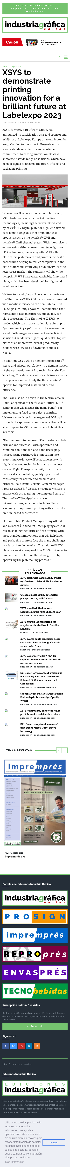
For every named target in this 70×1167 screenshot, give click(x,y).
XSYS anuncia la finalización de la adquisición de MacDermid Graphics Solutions (39, 625)
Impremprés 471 (15, 856)
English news (15, 66)
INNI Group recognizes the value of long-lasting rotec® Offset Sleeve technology (39, 728)
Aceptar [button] (54, 1142)
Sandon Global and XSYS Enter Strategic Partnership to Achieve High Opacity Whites (41, 697)
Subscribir (36, 1026)
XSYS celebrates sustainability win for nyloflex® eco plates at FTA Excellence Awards (41, 581)
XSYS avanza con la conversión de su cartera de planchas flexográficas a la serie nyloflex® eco (40, 642)
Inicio (4, 66)
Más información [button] (14, 1162)
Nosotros (16, 1064)
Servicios (28, 1064)
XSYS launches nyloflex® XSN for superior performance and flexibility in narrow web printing (40, 659)
